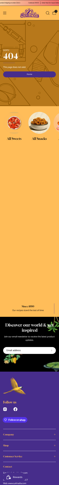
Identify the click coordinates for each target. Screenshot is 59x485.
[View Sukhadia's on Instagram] (5, 409)
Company (8, 434)
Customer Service (12, 456)
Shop (6, 445)
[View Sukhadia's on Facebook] (15, 409)
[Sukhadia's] (29, 13)
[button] (47, 13)
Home (29, 74)
